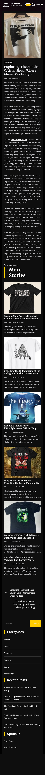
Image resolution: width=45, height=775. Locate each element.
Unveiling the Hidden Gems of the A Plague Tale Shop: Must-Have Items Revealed (22, 374)
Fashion (7, 660)
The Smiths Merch (19, 139)
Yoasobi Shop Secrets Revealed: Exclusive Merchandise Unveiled (21, 317)
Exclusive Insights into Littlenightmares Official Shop (20, 427)
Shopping (8, 62)
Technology (9, 673)
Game (6, 667)
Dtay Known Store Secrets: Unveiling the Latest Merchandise (22, 481)
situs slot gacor (10, 747)
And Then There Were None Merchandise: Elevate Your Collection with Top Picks (18, 560)
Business (8, 639)
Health (7, 646)
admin (6, 78)
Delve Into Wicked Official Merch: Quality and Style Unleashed (22, 536)
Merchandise (13, 265)
